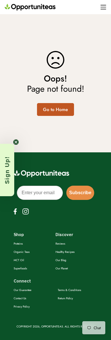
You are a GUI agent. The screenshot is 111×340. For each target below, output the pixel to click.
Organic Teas (22, 252)
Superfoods (20, 268)
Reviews (60, 243)
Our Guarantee (22, 290)
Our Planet (62, 268)
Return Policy (65, 298)
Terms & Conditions (69, 290)
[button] (7, 170)
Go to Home (55, 109)
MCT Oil (19, 260)
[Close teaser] (16, 142)
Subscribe (80, 192)
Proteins (18, 243)
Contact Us (20, 298)
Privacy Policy (22, 306)
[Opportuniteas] (30, 7)
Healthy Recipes (65, 252)
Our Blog (61, 260)
